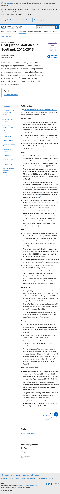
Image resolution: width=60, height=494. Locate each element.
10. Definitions (6, 155)
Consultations (47, 31)
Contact (17, 478)
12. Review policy (7, 164)
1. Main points (6, 106)
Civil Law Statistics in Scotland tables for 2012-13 (40, 110)
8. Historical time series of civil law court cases (8, 145)
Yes (25, 448)
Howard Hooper (31, 433)
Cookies (23, 478)
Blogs (54, 31)
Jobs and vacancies (42, 478)
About (3, 31)
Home (2, 36)
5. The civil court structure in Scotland (8, 132)
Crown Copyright (31, 478)
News (14, 31)
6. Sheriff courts (6, 136)
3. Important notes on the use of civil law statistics (8, 119)
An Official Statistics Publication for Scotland (8, 170)
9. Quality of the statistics (6, 150)
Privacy (51, 478)
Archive (11, 478)
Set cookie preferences (41, 20)
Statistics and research (34, 31)
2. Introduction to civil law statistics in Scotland (8, 112)
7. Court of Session (7, 140)
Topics (9, 31)
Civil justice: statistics (11, 95)
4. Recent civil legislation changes (7, 126)
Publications (22, 31)
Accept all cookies (7, 20)
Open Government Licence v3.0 (28, 485)
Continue (25, 463)
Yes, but (27, 457)
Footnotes (5, 176)
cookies (9, 3)
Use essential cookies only (23, 20)
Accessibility (4, 478)
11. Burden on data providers (7, 160)
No (25, 452)
